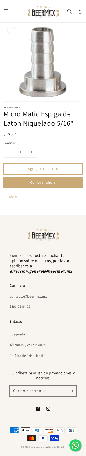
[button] (6, 11)
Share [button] (13, 196)
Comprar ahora (43, 182)
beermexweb (35, 446)
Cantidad (10, 143)
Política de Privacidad (26, 356)
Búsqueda (17, 334)
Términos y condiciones (28, 345)
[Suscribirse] (71, 391)
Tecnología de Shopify (54, 446)
